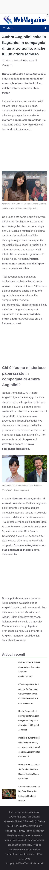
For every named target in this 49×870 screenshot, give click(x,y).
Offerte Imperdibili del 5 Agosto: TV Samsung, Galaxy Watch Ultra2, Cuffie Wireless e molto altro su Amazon (28, 693)
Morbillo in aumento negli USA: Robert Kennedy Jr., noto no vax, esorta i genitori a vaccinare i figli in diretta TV (29, 747)
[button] (45, 28)
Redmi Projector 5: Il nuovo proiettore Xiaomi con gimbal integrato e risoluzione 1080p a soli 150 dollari (28, 720)
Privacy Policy (25, 831)
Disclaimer (38, 831)
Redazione (10, 831)
